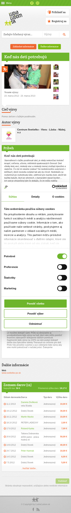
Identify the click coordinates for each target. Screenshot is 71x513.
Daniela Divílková (29, 402)
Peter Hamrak (27, 451)
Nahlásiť (62, 480)
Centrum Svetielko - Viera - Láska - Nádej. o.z (41, 131)
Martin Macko (27, 417)
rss (38, 509)
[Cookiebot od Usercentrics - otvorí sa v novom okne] (52, 187)
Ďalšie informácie (49, 46)
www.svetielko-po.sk (11, 373)
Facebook (32, 3)
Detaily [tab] (35, 196)
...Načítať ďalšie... (29, 468)
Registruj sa (59, 21)
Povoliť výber (35, 313)
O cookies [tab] (58, 196)
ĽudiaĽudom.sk (43, 504)
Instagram (37, 3)
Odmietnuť (35, 323)
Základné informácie (23, 46)
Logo (35, 501)
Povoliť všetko (35, 303)
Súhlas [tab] (13, 196)
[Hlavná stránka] (12, 14)
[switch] (62, 267)
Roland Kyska (27, 428)
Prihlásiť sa (58, 12)
